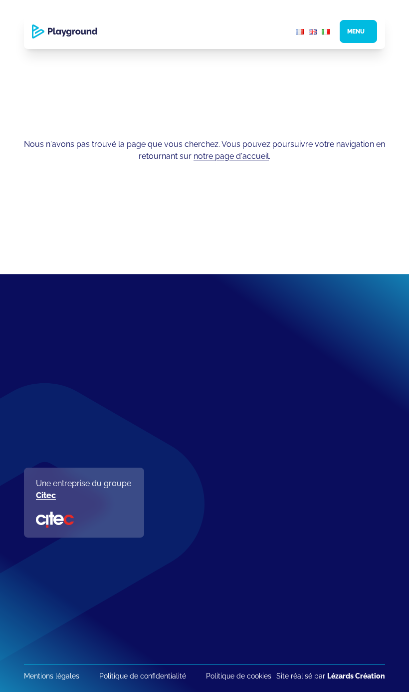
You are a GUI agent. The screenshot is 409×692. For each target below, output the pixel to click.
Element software (207, 575)
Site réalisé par (330, 676)
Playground (195, 376)
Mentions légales (51, 676)
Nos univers (196, 455)
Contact (189, 469)
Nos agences (199, 440)
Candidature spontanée (218, 638)
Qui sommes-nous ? (212, 397)
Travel (186, 561)
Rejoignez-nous (203, 624)
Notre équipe (199, 426)
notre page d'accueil (231, 156)
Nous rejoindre (200, 602)
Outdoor (190, 532)
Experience (195, 546)
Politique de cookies (238, 676)
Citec (46, 495)
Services (190, 518)
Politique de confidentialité (142, 676)
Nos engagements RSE (217, 412)
